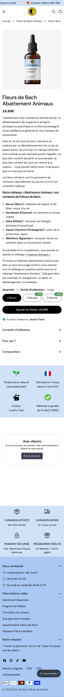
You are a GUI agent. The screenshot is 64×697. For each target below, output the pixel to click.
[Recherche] (53, 11)
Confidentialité (11, 674)
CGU (39, 668)
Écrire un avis (32, 455)
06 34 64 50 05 (16, 579)
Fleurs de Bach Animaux (29, 21)
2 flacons (34, 297)
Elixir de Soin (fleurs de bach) (29, 689)
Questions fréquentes (15, 600)
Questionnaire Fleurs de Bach (20, 625)
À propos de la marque (16, 618)
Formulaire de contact (15, 612)
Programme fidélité (13, 606)
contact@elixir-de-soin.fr (22, 572)
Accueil (6, 21)
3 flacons (54, 297)
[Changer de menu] (3, 11)
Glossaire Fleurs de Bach (17, 631)
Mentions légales (12, 668)
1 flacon (11, 298)
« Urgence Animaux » (37, 254)
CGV (29, 668)
